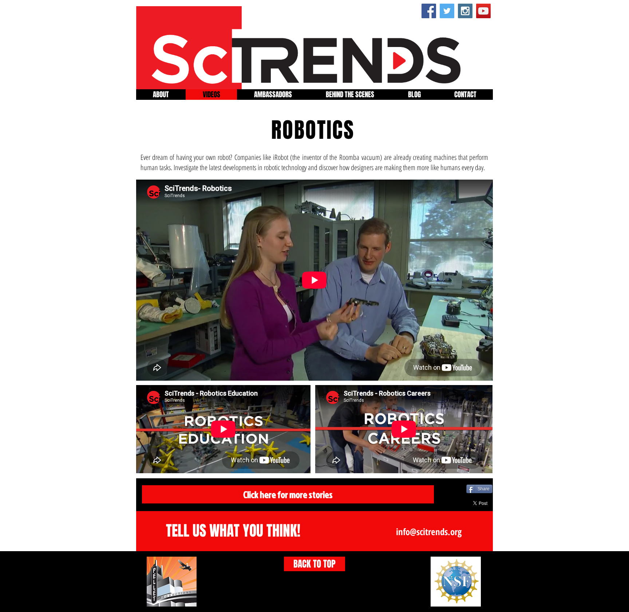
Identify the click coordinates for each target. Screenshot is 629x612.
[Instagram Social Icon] (465, 11)
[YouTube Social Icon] (483, 11)
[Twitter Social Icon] (447, 11)
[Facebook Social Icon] (429, 11)
